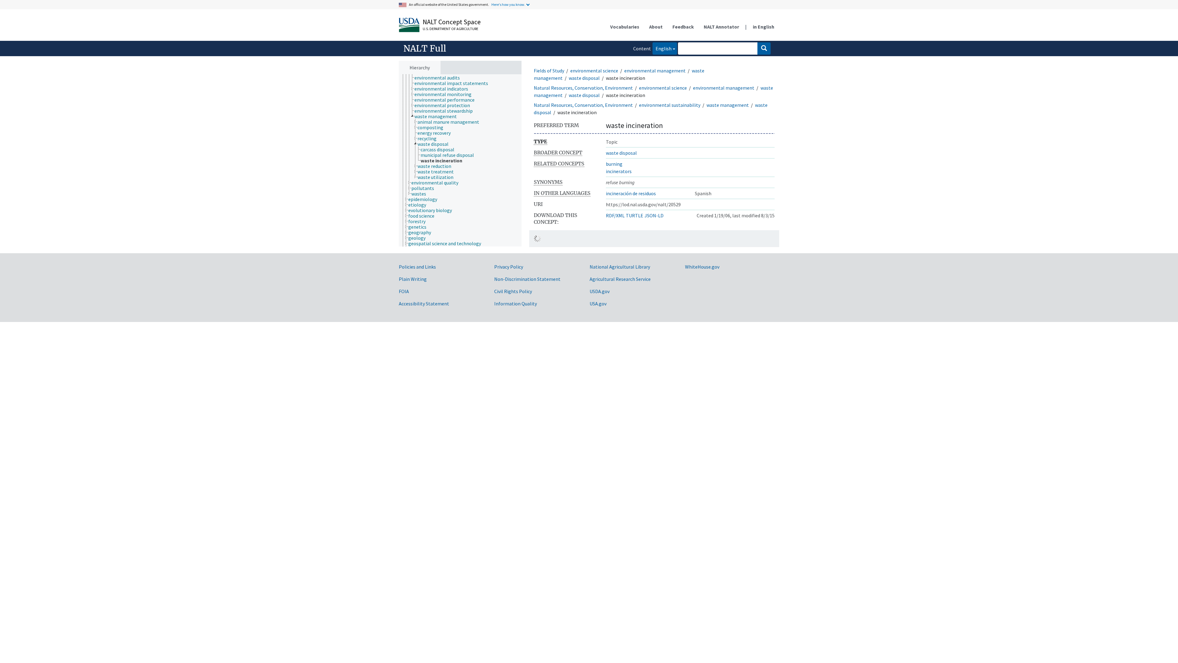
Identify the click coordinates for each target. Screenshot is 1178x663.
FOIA (404, 291)
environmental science (594, 71)
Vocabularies (624, 27)
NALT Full (424, 48)
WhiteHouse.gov (702, 267)
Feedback (683, 27)
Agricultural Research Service (620, 279)
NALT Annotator (721, 27)
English (662, 48)
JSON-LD (654, 215)
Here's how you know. (508, 4)
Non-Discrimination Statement (527, 279)
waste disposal (584, 78)
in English (763, 27)
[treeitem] (439, 77)
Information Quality (515, 303)
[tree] (460, 160)
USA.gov (598, 303)
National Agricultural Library (620, 267)
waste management (727, 105)
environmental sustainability (669, 105)
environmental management (655, 71)
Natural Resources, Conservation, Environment (583, 88)
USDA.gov (600, 291)
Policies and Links (417, 267)
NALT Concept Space (452, 21)
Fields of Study (549, 71)
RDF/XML (615, 215)
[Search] (764, 48)
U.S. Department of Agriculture (450, 28)
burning (614, 164)
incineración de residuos (631, 193)
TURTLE (634, 215)
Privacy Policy (508, 267)
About (656, 27)
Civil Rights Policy (513, 291)
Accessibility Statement (424, 303)
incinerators (619, 171)
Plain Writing (413, 279)
